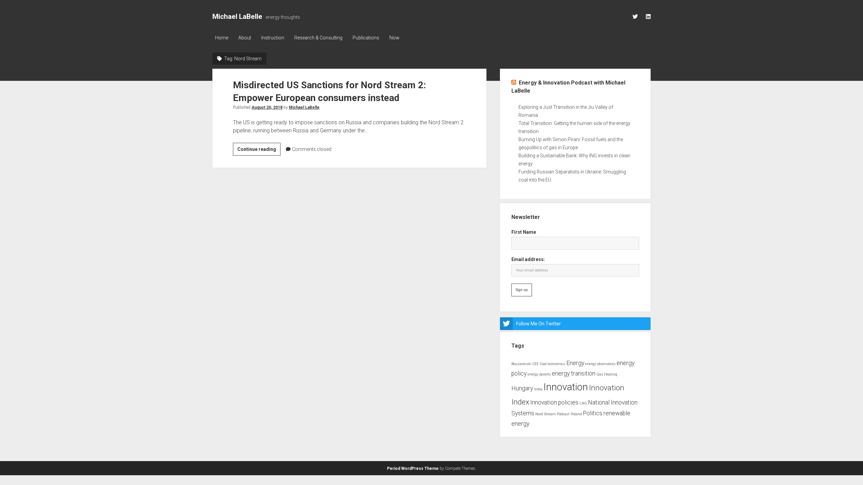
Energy (575, 363)
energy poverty (539, 374)
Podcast (563, 414)
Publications (366, 37)
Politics (592, 413)
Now (394, 37)
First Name (523, 232)
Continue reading (258, 151)
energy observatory (600, 364)
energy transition (573, 373)
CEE (535, 364)
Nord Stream (545, 414)
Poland (576, 414)
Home (221, 37)
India (538, 389)
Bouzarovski (521, 364)
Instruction (272, 37)
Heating (610, 374)
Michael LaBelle (237, 16)
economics (556, 364)
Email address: (528, 259)
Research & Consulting (318, 37)
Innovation (565, 387)
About (244, 37)
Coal (543, 364)
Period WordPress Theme (413, 468)
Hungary (522, 388)
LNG (583, 403)
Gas (599, 374)
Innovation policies (554, 402)
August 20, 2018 (266, 107)
